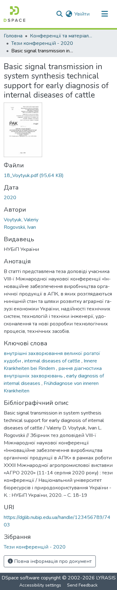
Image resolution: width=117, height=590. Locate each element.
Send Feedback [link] (82, 585)
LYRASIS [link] (106, 577)
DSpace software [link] (21, 577)
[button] (14, 14)
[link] (58, 175)
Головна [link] (13, 35)
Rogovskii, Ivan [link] (20, 227)
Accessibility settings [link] (40, 585)
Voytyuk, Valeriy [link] (21, 219)
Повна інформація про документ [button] (52, 561)
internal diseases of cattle (52, 360)
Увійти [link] (82, 14)
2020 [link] (10, 197)
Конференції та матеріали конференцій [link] (61, 35)
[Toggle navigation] (104, 14)
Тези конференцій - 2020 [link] (42, 43)
